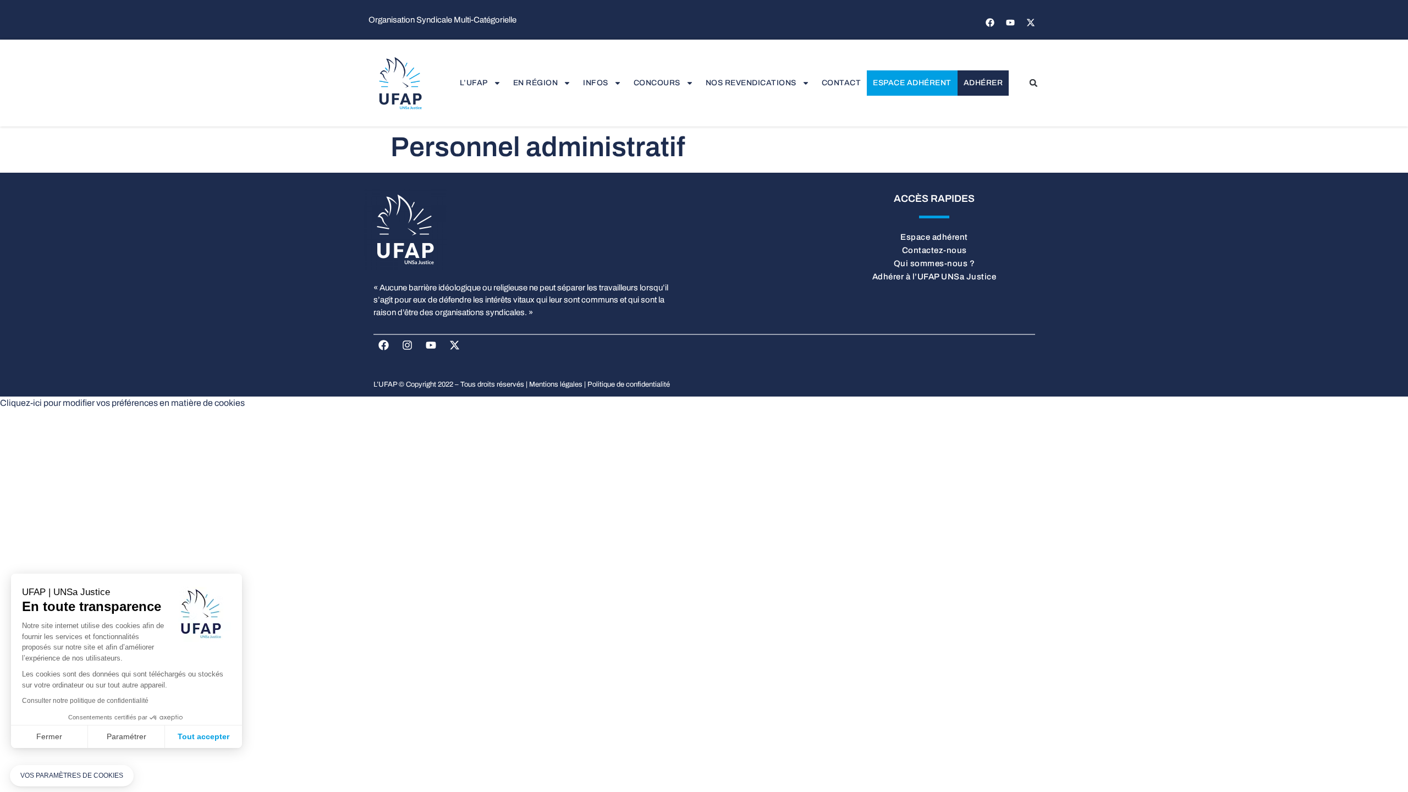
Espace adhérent (912, 83)
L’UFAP (474, 83)
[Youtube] (1010, 22)
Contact (841, 83)
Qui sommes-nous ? (934, 263)
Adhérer (983, 83)
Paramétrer (126, 736)
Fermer (49, 736)
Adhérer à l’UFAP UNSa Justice (934, 276)
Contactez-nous (934, 250)
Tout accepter (203, 736)
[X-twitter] (1031, 22)
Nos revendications (751, 83)
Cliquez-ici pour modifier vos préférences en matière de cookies (122, 403)
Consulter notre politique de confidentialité (85, 701)
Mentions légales (555, 384)
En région (535, 83)
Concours (657, 83)
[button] (1033, 83)
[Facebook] (990, 22)
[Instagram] (407, 345)
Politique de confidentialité (628, 384)
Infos (595, 83)
